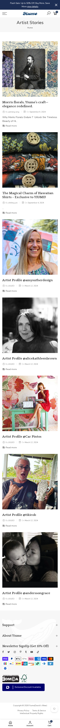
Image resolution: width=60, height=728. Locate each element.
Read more (11, 125)
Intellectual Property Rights (31, 713)
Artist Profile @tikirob (19, 515)
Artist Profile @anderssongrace (26, 593)
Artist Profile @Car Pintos (21, 436)
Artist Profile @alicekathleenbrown (29, 358)
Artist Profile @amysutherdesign (27, 280)
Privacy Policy (23, 710)
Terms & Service (39, 710)
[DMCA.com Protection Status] (10, 681)
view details (32, 6)
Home (30, 28)
